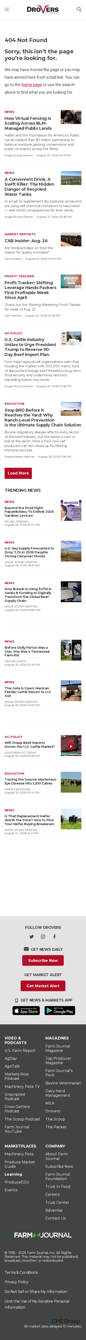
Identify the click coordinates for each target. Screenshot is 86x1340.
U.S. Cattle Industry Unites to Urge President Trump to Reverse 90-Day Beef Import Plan (30, 347)
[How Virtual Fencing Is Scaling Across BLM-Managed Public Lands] (71, 117)
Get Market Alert (43, 986)
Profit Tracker (19, 276)
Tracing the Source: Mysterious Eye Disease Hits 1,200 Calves (30, 781)
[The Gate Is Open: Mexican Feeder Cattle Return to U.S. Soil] (71, 690)
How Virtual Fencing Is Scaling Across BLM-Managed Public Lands (28, 123)
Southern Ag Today (20, 752)
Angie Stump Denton (19, 155)
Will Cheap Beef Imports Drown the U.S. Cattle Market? (30, 745)
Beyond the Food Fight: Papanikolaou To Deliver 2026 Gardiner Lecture (29, 512)
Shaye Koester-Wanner (20, 456)
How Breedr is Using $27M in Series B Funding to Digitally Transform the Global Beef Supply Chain (28, 595)
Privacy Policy (16, 1282)
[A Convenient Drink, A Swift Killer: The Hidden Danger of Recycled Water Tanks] (71, 178)
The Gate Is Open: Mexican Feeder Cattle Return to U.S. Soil (28, 692)
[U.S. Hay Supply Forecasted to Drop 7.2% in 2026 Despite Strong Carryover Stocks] (71, 551)
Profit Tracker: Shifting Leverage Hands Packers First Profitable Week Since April (30, 290)
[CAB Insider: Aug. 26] (71, 239)
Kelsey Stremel (17, 521)
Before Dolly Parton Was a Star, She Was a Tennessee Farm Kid (27, 652)
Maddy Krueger (17, 789)
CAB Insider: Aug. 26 (26, 240)
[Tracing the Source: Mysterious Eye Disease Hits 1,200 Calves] (71, 782)
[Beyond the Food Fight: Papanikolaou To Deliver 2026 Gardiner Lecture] (71, 510)
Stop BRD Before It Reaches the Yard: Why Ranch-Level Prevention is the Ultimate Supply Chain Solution (43, 418)
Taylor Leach (15, 661)
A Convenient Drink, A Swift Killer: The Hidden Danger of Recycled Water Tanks (29, 187)
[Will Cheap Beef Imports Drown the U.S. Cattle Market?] (71, 745)
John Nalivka (13, 315)
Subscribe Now (43, 960)
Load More (18, 473)
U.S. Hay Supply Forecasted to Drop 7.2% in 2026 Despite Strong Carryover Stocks (29, 552)
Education (14, 403)
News (9, 112)
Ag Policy (13, 333)
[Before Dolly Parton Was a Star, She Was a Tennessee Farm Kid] (71, 650)
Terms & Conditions (21, 1272)
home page (32, 84)
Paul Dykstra (13, 258)
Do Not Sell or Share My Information (36, 1291)
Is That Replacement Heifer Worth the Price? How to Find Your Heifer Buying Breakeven (29, 820)
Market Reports (20, 234)
